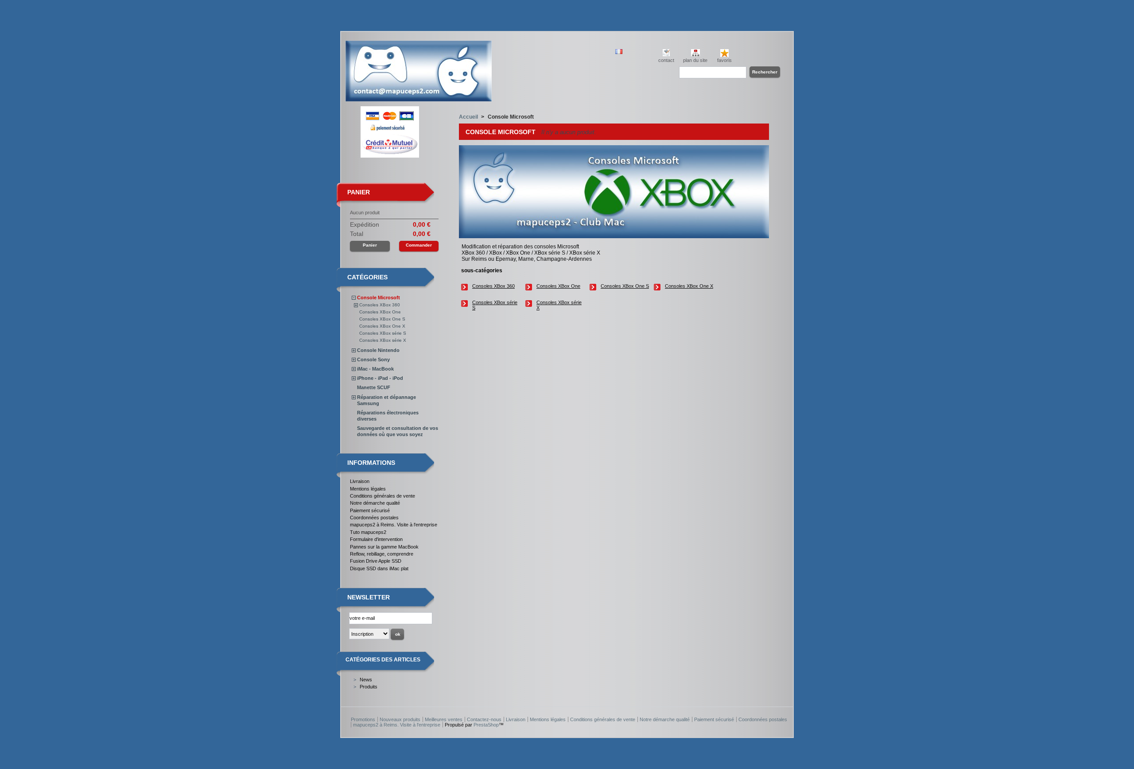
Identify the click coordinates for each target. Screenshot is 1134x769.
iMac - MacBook (375, 368)
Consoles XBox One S (382, 319)
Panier (358, 192)
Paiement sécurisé (370, 510)
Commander (419, 245)
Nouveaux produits (400, 719)
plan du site (695, 60)
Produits (368, 686)
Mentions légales (368, 488)
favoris (724, 60)
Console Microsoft (378, 297)
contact (666, 60)
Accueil (468, 117)
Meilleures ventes (443, 719)
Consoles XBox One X (382, 326)
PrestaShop (486, 724)
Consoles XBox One (380, 311)
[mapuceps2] (419, 98)
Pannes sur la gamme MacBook (384, 546)
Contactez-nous (484, 719)
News (366, 679)
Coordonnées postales (374, 517)
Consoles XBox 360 (379, 304)
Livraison (359, 481)
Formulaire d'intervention (376, 539)
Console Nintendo (378, 350)
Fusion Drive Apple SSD (375, 561)
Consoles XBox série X (382, 340)
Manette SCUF (373, 387)
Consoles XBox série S (382, 333)
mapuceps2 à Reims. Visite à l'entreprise (393, 524)
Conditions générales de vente (382, 495)
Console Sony (373, 359)
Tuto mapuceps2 (368, 532)
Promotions (363, 719)
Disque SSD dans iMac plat (379, 568)
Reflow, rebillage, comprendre (381, 553)
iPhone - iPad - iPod (380, 378)
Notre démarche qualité (375, 503)
